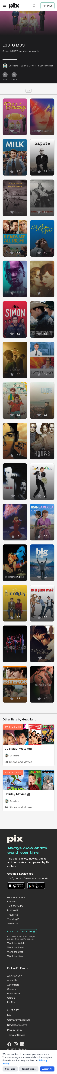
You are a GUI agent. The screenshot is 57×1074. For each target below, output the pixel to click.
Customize (10, 1069)
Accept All (47, 1069)
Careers (11, 989)
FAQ (9, 1015)
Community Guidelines (18, 1020)
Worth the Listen (15, 956)
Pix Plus (11, 1002)
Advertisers (13, 984)
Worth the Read (15, 947)
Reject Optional (29, 1069)
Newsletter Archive (17, 1025)
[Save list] (5, 74)
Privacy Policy (14, 1030)
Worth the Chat (15, 951)
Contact (11, 998)
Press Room (13, 993)
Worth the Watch (16, 943)
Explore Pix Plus (16, 968)
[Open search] (34, 5)
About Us (12, 980)
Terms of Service (16, 1035)
